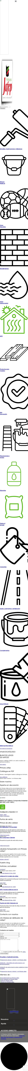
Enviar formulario (4, 953)
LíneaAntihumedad (4, 302)
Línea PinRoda (4, 704)
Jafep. (24, 951)
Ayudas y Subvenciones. (9, 957)
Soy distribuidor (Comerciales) (8, 827)
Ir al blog (2, 869)
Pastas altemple (2, 524)
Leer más (2, 883)
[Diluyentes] (14, 487)
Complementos (4, 650)
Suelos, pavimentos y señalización (10, 608)
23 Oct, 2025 (12, 886)
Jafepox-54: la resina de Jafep (9, 876)
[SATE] (14, 333)
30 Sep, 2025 (12, 900)
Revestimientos (4, 268)
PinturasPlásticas (2, 182)
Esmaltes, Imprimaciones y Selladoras (11, 149)
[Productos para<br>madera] (14, 366)
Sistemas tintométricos (6, 745)
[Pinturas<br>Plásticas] (14, 179)
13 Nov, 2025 (12, 873)
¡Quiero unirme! (4, 859)
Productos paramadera (4, 370)
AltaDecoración (3, 413)
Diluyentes (3, 490)
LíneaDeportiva (3, 226)
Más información (5, 835)
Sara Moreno (5, 873)
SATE (1, 336)
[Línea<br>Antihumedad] (14, 298)
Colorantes (3, 567)
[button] (16, 1)
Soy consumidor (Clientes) (7, 837)
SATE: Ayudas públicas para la (9, 889)
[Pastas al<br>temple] (14, 520)
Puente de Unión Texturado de (9, 903)
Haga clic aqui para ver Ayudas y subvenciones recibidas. (13, 1037)
